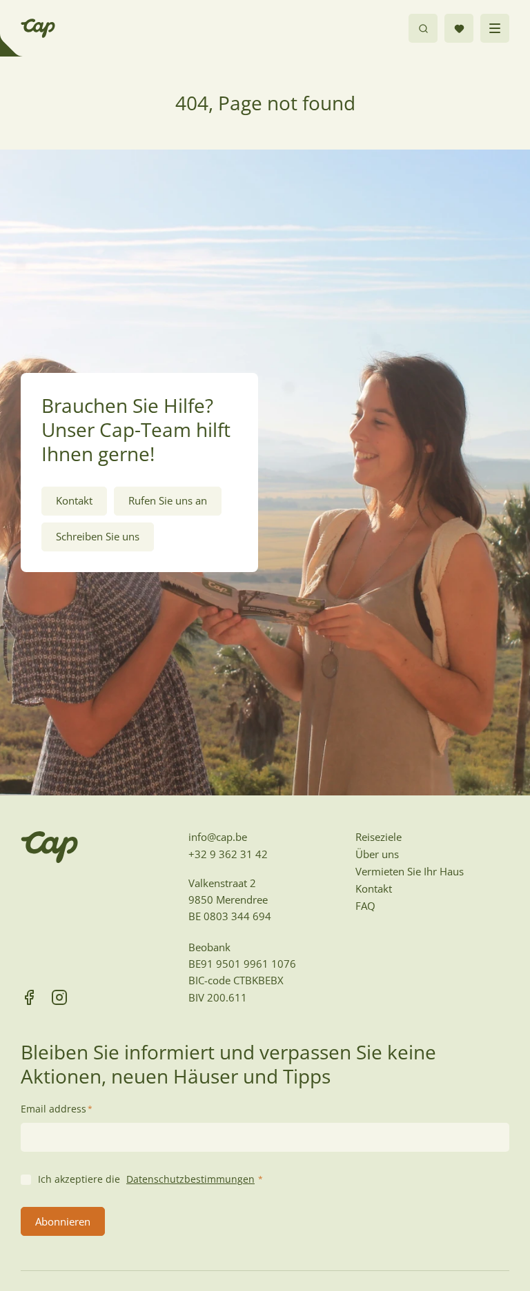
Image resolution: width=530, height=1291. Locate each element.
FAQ (365, 906)
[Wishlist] (458, 28)
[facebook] (29, 997)
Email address (56, 1108)
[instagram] (59, 997)
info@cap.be (217, 837)
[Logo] (38, 28)
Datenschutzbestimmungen (190, 1179)
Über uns (377, 854)
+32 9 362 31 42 (228, 854)
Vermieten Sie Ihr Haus (409, 871)
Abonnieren (62, 1221)
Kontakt (373, 888)
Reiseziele (378, 837)
